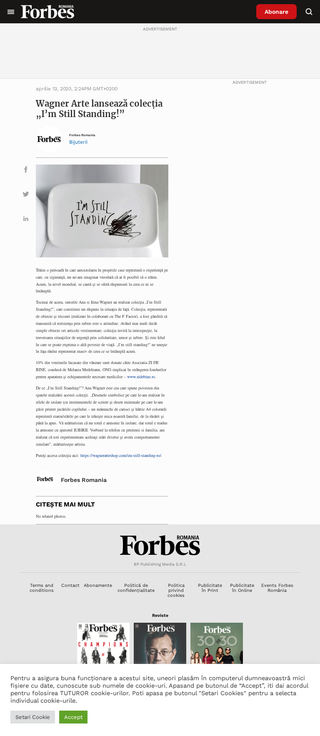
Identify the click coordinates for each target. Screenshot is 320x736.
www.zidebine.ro (141, 376)
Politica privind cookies (176, 591)
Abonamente (98, 585)
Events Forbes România (277, 588)
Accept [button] (73, 717)
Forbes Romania (82, 135)
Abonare (276, 11)
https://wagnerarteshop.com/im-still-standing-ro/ (120, 455)
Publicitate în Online (242, 588)
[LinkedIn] (25, 220)
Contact (70, 585)
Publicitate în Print (210, 588)
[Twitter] (25, 195)
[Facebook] (25, 171)
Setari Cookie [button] (32, 717)
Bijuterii (78, 142)
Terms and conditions (42, 588)
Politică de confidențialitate (136, 588)
